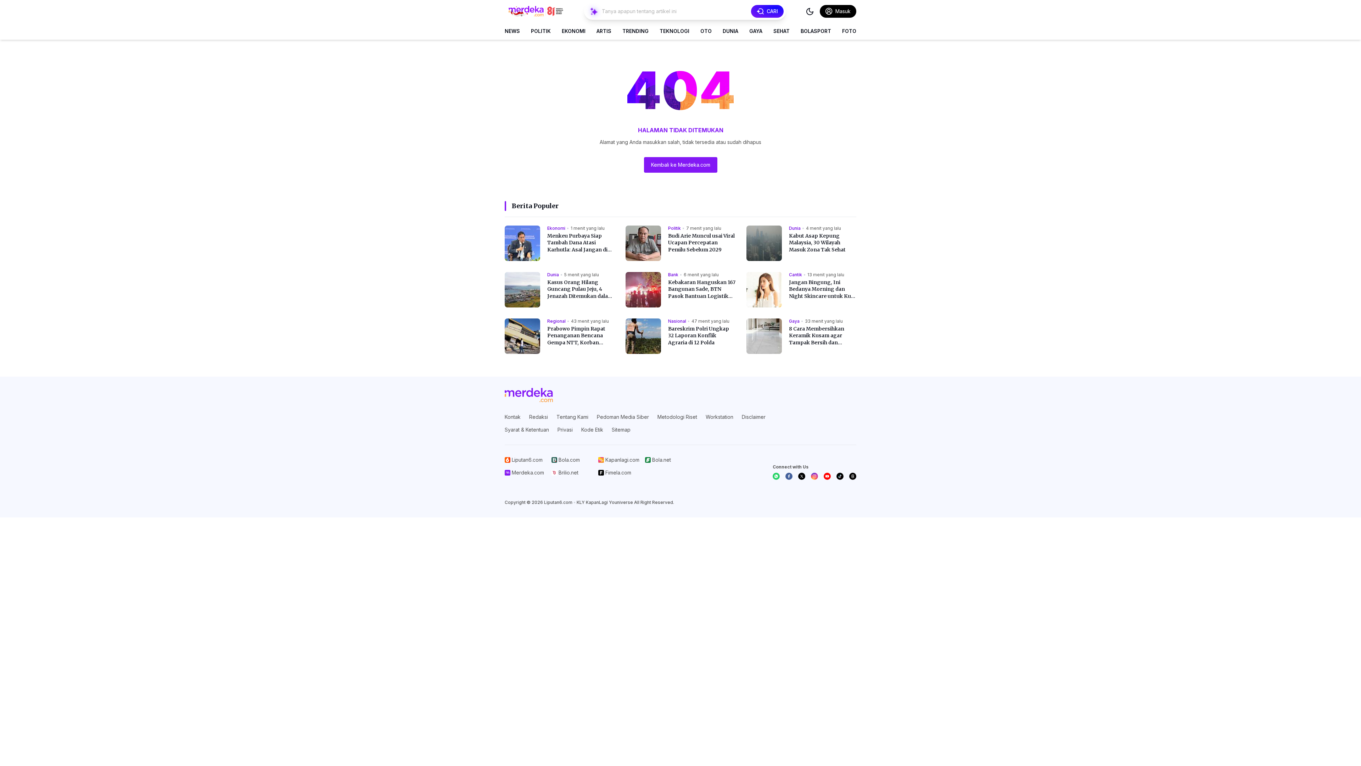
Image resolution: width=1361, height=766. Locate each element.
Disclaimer (754, 417)
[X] (801, 476)
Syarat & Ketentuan (527, 430)
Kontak (513, 417)
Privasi (565, 430)
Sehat (781, 31)
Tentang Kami (572, 417)
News (512, 31)
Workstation (719, 417)
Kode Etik (592, 430)
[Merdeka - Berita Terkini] (536, 11)
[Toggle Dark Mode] (810, 11)
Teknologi (674, 31)
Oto (706, 31)
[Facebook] (788, 476)
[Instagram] (814, 476)
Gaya (755, 31)
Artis (604, 31)
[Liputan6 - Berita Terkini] (529, 395)
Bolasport (816, 31)
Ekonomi (574, 31)
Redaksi (538, 417)
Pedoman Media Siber (623, 417)
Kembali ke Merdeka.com (680, 165)
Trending (635, 31)
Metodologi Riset (677, 417)
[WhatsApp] (776, 476)
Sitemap (621, 430)
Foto (849, 31)
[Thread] (852, 476)
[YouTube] (827, 476)
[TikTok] (840, 476)
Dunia (730, 31)
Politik (541, 31)
